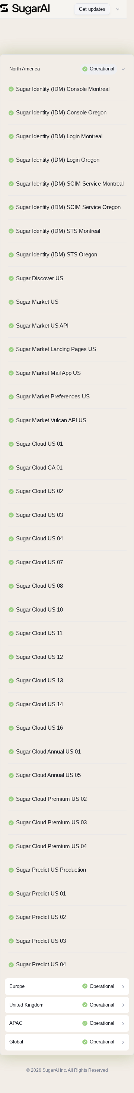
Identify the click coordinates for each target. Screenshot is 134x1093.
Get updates (92, 9)
